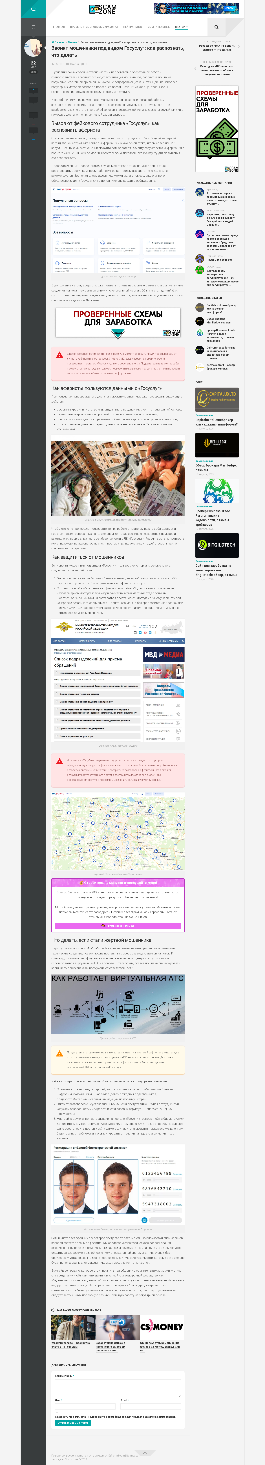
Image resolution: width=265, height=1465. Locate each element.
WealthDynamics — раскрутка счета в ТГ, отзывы (70, 1344)
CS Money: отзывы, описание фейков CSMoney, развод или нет (160, 1346)
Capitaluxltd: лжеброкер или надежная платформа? (221, 309)
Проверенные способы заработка (94, 26)
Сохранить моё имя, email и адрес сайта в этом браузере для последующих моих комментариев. (115, 1416)
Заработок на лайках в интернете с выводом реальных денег (110, 1346)
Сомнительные (159, 26)
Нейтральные (132, 26)
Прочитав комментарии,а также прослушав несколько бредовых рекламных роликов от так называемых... (222, 242)
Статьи (180, 26)
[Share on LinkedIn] (33, 134)
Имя (58, 1400)
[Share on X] (33, 91)
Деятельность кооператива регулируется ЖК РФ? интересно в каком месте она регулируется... (222, 277)
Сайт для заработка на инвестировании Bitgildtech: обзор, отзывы (216, 570)
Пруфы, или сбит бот (219, 259)
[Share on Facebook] (33, 104)
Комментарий (64, 1376)
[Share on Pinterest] (33, 119)
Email (124, 1400)
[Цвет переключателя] (33, 9)
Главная (59, 26)
